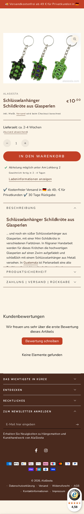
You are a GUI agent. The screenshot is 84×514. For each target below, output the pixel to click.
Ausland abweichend (15, 132)
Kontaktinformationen (35, 491)
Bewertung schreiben (42, 341)
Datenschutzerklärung (22, 486)
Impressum (58, 491)
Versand (20, 113)
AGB (76, 486)
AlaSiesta (11, 93)
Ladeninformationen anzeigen (30, 179)
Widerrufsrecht (61, 486)
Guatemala (30, 263)
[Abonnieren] (78, 424)
